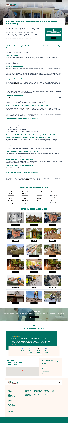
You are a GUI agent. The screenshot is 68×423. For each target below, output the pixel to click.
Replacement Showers (37, 391)
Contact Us (15, 1)
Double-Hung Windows (11, 405)
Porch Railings (52, 271)
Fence (9, 394)
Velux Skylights (10, 411)
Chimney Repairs (15, 240)
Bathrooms (46, 5)
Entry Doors (34, 240)
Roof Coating (52, 303)
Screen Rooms (46, 394)
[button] (34, 354)
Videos (53, 391)
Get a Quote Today (35, 317)
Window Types (10, 404)
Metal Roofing (15, 303)
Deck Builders (15, 271)
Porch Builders (33, 271)
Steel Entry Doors (10, 397)
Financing (26, 1)
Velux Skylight (27, 396)
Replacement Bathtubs (38, 390)
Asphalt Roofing (52, 287)
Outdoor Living (56, 5)
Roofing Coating (28, 395)
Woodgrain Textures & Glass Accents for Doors (15, 399)
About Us (9, 1)
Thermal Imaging (15, 287)
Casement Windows (11, 406)
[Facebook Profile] (59, 382)
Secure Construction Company (47, 361)
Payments (31, 1)
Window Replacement (34, 256)
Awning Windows (10, 407)
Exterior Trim (52, 240)
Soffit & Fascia (15, 256)
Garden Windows (10, 410)
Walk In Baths (36, 394)
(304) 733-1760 (45, 373)
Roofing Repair (34, 303)
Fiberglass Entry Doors (11, 396)
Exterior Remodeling (27, 5)
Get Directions (44, 367)
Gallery (53, 390)
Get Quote (59, 1)
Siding (9, 390)
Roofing (38, 5)
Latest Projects (20, 1)
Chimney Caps (10, 391)
